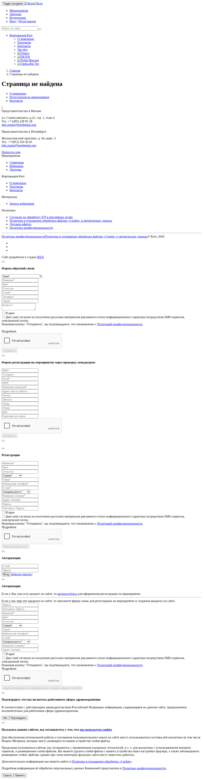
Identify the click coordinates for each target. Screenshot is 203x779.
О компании (25, 39)
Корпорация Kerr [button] (21, 35)
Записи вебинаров (22, 203)
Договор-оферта (20, 224)
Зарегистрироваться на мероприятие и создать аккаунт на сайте (42, 688)
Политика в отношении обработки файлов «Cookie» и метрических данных (61, 220)
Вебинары (16, 166)
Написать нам (11, 152)
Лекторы (15, 14)
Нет (5, 717)
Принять (20, 775)
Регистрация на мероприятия (29, 97)
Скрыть (7, 775)
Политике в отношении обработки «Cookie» (102, 761)
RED (40, 257)
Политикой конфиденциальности (119, 324)
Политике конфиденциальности (144, 768)
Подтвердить (18, 717)
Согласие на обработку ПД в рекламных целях (41, 217)
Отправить (9, 350)
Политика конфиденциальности (31, 227)
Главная (15, 70)
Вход (13, 21)
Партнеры (24, 42)
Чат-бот (22, 49)
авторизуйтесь (67, 593)
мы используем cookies (96, 729)
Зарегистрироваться (15, 546)
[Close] (3, 261)
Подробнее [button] (9, 331)
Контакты (24, 46)
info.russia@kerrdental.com (19, 125)
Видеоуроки (18, 17)
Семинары (17, 162)
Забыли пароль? (22, 574)
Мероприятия (19, 10)
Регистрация (27, 21)
